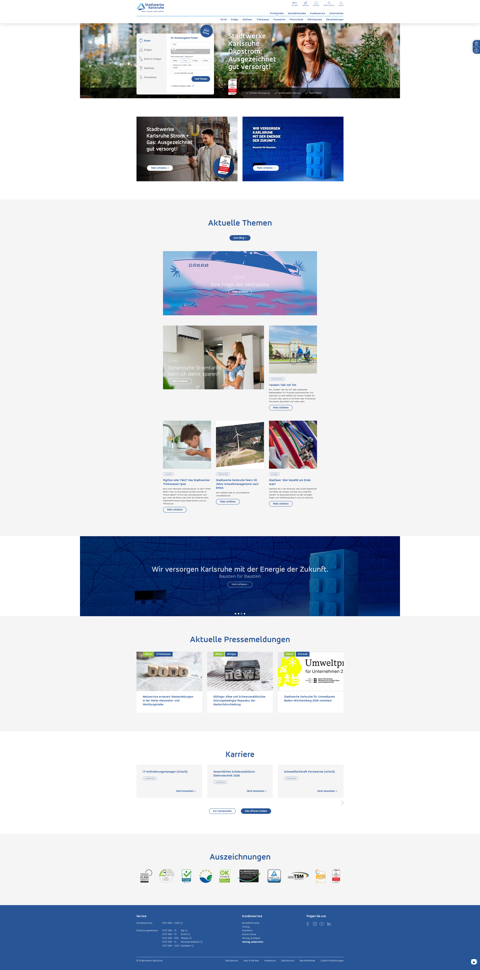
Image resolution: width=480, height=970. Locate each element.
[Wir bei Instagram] (315, 924)
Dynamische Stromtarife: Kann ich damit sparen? (195, 371)
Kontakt (316, 5)
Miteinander (239, 277)
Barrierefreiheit (307, 960)
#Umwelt (303, 654)
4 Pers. (205, 60)
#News (148, 654)
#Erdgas (231, 654)
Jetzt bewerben (185, 790)
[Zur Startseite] (150, 7)
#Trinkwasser (163, 654)
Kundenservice (317, 13)
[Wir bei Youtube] (322, 924)
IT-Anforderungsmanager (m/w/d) (165, 771)
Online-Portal (329, 5)
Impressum (270, 960)
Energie (173, 360)
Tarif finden (200, 78)
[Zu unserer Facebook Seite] (307, 924)
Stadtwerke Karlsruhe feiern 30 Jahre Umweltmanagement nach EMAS (237, 484)
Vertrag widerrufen (252, 941)
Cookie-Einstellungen (332, 960)
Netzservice (231, 960)
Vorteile (294, 5)
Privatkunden (277, 13)
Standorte (247, 930)
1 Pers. (175, 60)
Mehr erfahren (240, 291)
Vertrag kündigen (251, 937)
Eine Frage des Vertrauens (240, 284)
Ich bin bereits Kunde (184, 73)
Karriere (305, 5)
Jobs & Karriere (251, 960)
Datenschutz (287, 960)
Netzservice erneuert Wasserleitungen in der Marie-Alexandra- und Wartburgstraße (168, 700)
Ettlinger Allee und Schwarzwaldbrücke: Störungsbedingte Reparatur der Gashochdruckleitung (239, 700)
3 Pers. (195, 60)
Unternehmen (336, 13)
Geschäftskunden (297, 13)
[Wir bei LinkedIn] (329, 924)
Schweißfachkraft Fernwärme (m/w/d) (309, 771)
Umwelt (168, 474)
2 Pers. (185, 60)
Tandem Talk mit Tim (282, 385)
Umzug (246, 926)
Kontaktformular (250, 922)
